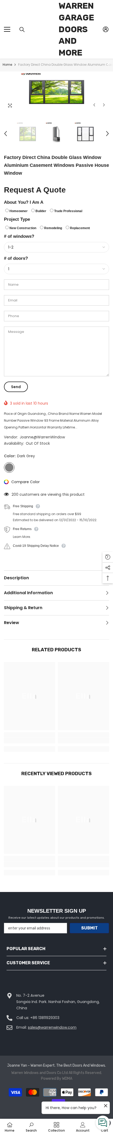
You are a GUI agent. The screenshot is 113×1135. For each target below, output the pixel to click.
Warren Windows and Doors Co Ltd (39, 1073)
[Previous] (94, 105)
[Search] (22, 29)
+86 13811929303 (44, 1017)
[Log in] (105, 29)
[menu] (7, 29)
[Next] (104, 105)
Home (7, 64)
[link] (29, 740)
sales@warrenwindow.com (52, 1027)
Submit (89, 927)
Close (108, 63)
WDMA (67, 1078)
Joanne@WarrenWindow (42, 437)
